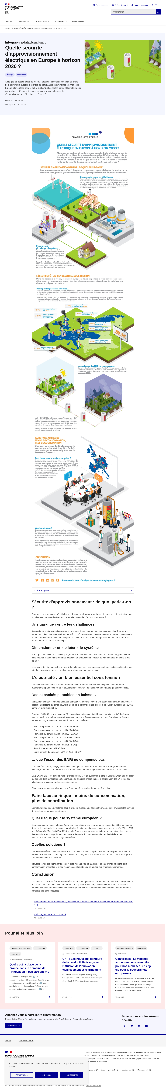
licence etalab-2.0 (92, 1086)
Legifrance (127, 1070)
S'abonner (12, 1025)
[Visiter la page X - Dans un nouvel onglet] (124, 1026)
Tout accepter (71, 1075)
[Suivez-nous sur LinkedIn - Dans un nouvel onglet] (131, 1026)
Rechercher (158, 12)
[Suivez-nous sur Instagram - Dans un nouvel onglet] (139, 1026)
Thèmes (8, 21)
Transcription (43, 590)
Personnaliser (21, 1075)
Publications (24, 21)
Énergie (10, 75)
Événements (41, 21)
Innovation (21, 75)
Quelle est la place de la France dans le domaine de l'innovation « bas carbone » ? (29, 968)
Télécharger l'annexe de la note (48, 914)
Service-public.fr (108, 1070)
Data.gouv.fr (143, 1070)
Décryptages (59, 21)
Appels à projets (141, 5)
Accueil (7, 28)
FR (156, 5)
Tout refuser (46, 1075)
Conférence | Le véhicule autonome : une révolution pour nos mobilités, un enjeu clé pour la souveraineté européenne (134, 966)
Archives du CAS (25, 1040)
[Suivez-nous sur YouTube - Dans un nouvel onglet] (146, 1026)
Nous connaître (77, 21)
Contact (8, 1040)
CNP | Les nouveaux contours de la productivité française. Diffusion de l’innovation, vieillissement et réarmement (82, 964)
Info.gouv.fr (90, 1070)
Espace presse (102, 5)
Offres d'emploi (121, 5)
